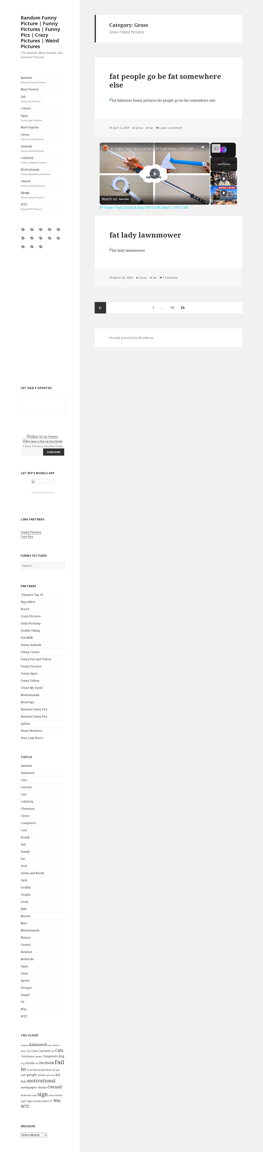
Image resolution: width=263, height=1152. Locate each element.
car (29, 1051)
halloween (50, 1075)
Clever (32, 137)
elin (37, 1063)
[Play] (223, 178)
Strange (26, 988)
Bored (25, 609)
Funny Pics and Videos (36, 659)
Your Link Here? (32, 738)
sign (43, 1094)
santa (34, 1095)
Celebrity (34, 160)
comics (38, 1056)
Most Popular (30, 127)
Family (25, 852)
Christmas (28, 809)
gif (54, 1070)
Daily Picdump (31, 623)
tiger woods (34, 1101)
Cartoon (26, 787)
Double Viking (30, 630)
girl (57, 1070)
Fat (23, 859)
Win (23, 1009)
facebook (46, 1062)
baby (49, 1045)
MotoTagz (27, 702)
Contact (26, 108)
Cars (24, 780)
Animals (32, 148)
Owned (33, 183)
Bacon (56, 1045)
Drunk (25, 837)
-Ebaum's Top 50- (32, 595)
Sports (25, 980)
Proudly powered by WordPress (131, 338)
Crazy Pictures (31, 616)
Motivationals (35, 172)
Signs (31, 118)
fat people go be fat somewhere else (165, 80)
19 (173, 307)
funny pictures (42, 1069)
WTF (31, 206)
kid (58, 1075)
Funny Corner (30, 652)
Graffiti (26, 887)
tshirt (45, 1101)
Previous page (100, 307)
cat (53, 1051)
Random (33, 80)
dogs (23, 1063)
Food (24, 866)
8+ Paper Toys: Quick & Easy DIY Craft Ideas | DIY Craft (152, 148)
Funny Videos (30, 681)
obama (42, 1087)
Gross (32, 195)
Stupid (25, 995)
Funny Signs (29, 673)
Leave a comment (170, 128)
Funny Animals (31, 645)
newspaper (29, 1087)
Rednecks (27, 959)
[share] (202, 147)
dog (61, 1056)
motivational (41, 1081)
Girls (24, 880)
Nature (26, 938)
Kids (24, 909)
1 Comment (170, 278)
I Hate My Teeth (32, 688)
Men (24, 923)
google (32, 1075)
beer (23, 1051)
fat (23, 1069)
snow (51, 1095)
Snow (24, 973)
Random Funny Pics (34, 709)
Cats (23, 794)
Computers (28, 823)
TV (23, 1002)
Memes (26, 916)
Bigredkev (28, 602)
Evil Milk (27, 638)
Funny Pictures (31, 532)
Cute (24, 830)
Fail (31, 99)
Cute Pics (27, 536)
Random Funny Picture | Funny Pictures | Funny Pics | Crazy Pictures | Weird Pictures (40, 32)
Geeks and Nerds (32, 873)
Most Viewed (29, 89)
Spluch (25, 724)
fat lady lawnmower (145, 235)
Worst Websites (31, 731)
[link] (105, 148)
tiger (23, 1101)
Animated (27, 773)
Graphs (26, 895)
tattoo (58, 1095)
